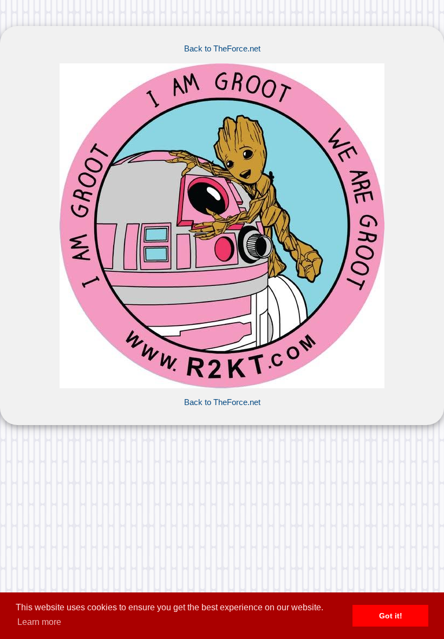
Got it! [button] (390, 615)
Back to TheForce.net (222, 48)
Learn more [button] (39, 622)
